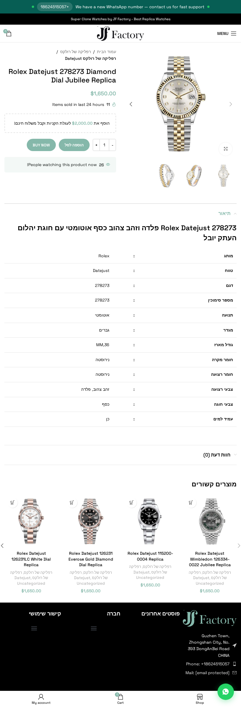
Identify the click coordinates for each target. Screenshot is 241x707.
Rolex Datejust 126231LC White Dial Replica (31, 559)
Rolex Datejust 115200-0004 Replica (150, 556)
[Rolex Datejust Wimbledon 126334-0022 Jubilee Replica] (210, 521)
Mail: (207, 672)
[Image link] (210, 617)
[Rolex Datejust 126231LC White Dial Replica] (31, 521)
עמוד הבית (106, 51)
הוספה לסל (74, 145)
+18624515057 (55, 6)
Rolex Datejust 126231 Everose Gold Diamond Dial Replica (90, 559)
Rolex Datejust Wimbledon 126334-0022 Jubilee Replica (210, 559)
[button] (231, 104)
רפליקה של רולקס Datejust (90, 58)
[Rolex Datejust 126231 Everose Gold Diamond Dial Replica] (91, 521)
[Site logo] (120, 33)
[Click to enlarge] (225, 149)
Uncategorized (210, 583)
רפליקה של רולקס (75, 51)
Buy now (41, 145)
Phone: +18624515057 (208, 664)
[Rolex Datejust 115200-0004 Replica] (150, 521)
